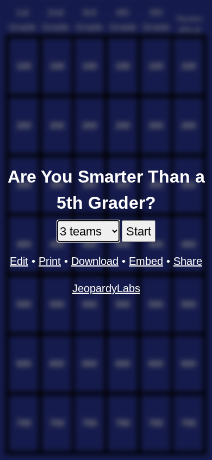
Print (50, 261)
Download (95, 261)
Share (187, 261)
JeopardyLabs (106, 288)
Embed (146, 261)
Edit (19, 261)
